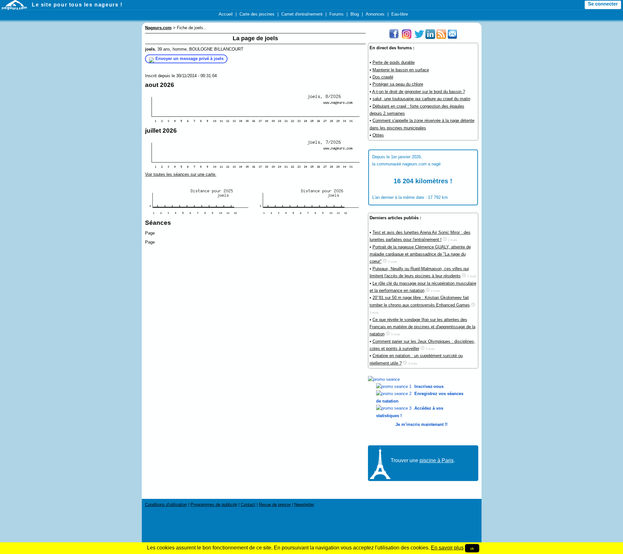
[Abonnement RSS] (441, 37)
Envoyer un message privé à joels (189, 58)
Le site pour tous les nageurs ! (77, 4)
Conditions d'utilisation (166, 504)
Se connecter (603, 3)
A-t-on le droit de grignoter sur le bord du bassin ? (418, 91)
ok (472, 548)
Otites (378, 135)
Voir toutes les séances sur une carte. (180, 174)
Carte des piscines (257, 14)
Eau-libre (399, 14)
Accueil (226, 14)
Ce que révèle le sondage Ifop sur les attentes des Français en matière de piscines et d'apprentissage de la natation (422, 327)
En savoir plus (447, 547)
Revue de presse (275, 504)
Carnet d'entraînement (302, 14)
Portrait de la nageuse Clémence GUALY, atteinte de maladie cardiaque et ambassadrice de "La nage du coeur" (420, 254)
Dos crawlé (383, 77)
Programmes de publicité (213, 504)
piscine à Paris (437, 460)
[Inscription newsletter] (452, 37)
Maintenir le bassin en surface (401, 69)
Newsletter (304, 504)
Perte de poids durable (394, 62)
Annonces (375, 14)
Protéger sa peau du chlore (398, 84)
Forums (336, 14)
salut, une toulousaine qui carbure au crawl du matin (421, 98)
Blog (354, 14)
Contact (248, 504)
